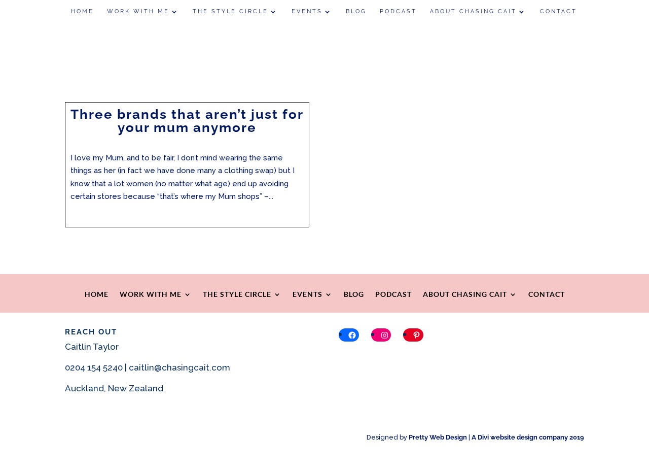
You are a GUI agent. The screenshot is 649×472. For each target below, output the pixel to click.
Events (307, 11)
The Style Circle (230, 11)
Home (82, 11)
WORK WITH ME (138, 11)
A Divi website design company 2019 (528, 437)
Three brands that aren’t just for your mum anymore (187, 121)
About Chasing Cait (473, 11)
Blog (356, 11)
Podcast (398, 11)
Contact (558, 11)
